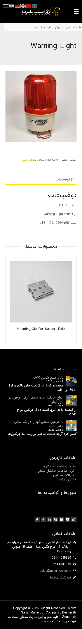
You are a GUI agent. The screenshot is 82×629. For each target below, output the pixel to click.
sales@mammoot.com (55, 571)
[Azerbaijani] (34, 6)
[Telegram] (67, 519)
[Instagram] (61, 519)
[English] (23, 6)
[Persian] (12, 6)
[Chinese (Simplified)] (29, 6)
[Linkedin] (49, 519)
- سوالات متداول (65, 475)
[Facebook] (43, 519)
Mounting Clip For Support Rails (41, 329)
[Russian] (6, 6)
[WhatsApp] (74, 519)
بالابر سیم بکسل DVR (48, 377)
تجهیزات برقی (30, 160)
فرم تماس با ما (60, 577)
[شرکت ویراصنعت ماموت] (41, 11)
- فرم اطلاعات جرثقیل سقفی (57, 470)
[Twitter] (37, 519)
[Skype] (55, 519)
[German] (17, 6)
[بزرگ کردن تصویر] (41, 106)
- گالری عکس (67, 479)
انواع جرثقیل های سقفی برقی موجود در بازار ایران (36, 400)
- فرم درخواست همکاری (60, 466)
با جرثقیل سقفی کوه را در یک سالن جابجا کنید (38, 424)
